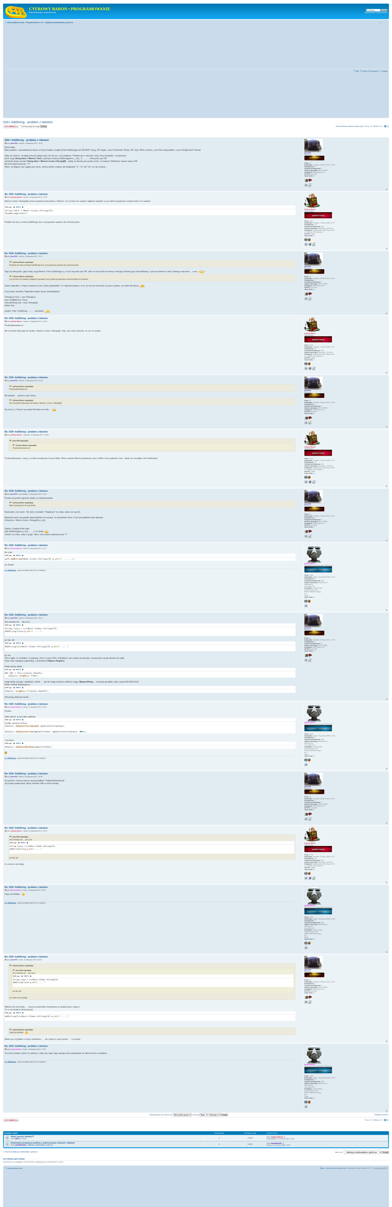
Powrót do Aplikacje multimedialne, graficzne (21, 1152)
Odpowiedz (7, 125)
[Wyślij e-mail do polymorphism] (305, 605)
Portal (24, 1139)
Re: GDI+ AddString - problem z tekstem (26, 194)
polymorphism (16, 548)
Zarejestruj (375, 71)
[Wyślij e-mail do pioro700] (305, 185)
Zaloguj (384, 71)
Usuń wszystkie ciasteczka (336, 1168)
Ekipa (322, 1168)
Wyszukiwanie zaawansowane (376, 12)
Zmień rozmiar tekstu (385, 21)
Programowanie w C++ (35, 22)
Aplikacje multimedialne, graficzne (59, 22)
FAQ (357, 71)
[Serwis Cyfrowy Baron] (16, 11)
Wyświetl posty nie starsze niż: (161, 1115)
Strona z (378, 126)
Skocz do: (339, 1152)
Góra (386, 189)
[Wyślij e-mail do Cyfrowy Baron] (305, 244)
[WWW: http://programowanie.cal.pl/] (309, 244)
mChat (364, 71)
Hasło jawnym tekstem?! (22, 1136)
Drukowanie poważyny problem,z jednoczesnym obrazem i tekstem (43, 1143)
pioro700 (14, 143)
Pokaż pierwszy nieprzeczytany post (349, 126)
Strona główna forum (15, 22)
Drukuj (380, 21)
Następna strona (381, 1115)
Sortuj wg (196, 1115)
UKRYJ (18, 207)
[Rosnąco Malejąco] (218, 1115)
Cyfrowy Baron (16, 197)
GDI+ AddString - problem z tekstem (28, 122)
